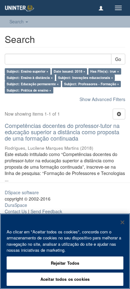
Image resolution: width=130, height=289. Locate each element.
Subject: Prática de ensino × (29, 90)
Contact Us (16, 211)
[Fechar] (122, 222)
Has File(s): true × (104, 71)
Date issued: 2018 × (69, 71)
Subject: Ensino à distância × (30, 77)
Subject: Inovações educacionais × (85, 77)
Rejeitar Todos (65, 263)
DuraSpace (16, 205)
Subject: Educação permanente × (33, 83)
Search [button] (17, 21)
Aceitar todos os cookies (65, 279)
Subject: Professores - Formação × (91, 83)
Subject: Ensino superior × (27, 71)
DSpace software (22, 192)
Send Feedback (46, 211)
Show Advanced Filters (102, 99)
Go (118, 59)
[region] (65, 251)
